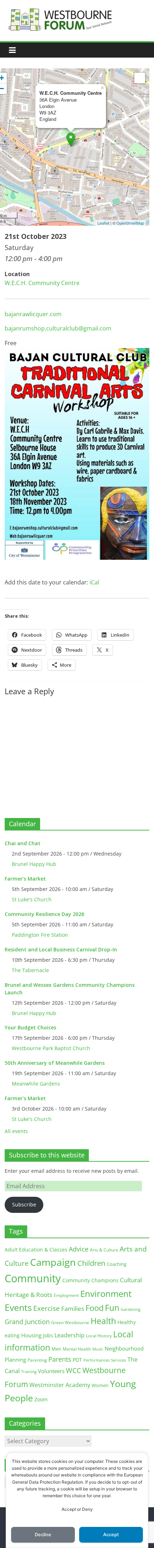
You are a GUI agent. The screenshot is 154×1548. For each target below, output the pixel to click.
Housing (31, 1335)
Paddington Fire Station (40, 934)
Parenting (37, 1360)
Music (97, 1349)
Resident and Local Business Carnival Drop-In (61, 949)
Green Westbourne (70, 1322)
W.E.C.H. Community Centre (42, 283)
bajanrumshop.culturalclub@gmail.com (58, 328)
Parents (59, 1359)
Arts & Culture (104, 1250)
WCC (73, 1370)
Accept (111, 1534)
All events (16, 1131)
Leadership (69, 1335)
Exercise (46, 1308)
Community (33, 1278)
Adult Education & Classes (36, 1249)
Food (95, 1307)
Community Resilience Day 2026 (44, 914)
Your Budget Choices (30, 1027)
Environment (106, 1293)
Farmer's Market (25, 878)
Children (91, 1263)
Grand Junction (27, 1321)
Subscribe (24, 1204)
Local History (99, 1336)
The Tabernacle (30, 970)
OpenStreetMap (130, 223)
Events (18, 1307)
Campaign (53, 1262)
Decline (43, 1534)
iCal (94, 582)
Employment (66, 1295)
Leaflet (103, 223)
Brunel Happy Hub (34, 864)
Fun (112, 1307)
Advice (78, 1249)
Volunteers (51, 1371)
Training (29, 1371)
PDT (77, 1359)
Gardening (130, 1309)
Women (100, 1385)
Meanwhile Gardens (36, 1083)
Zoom (41, 1399)
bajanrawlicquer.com (33, 314)
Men (56, 1349)
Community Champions (90, 1280)
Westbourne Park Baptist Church (51, 1048)
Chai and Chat (22, 843)
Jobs (48, 1335)
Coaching (116, 1264)
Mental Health (77, 1349)
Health (103, 1321)
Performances (96, 1360)
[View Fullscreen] (139, 78)
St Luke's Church (32, 899)
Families (72, 1308)
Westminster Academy (59, 1385)
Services (118, 1360)
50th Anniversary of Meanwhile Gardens (55, 1062)
